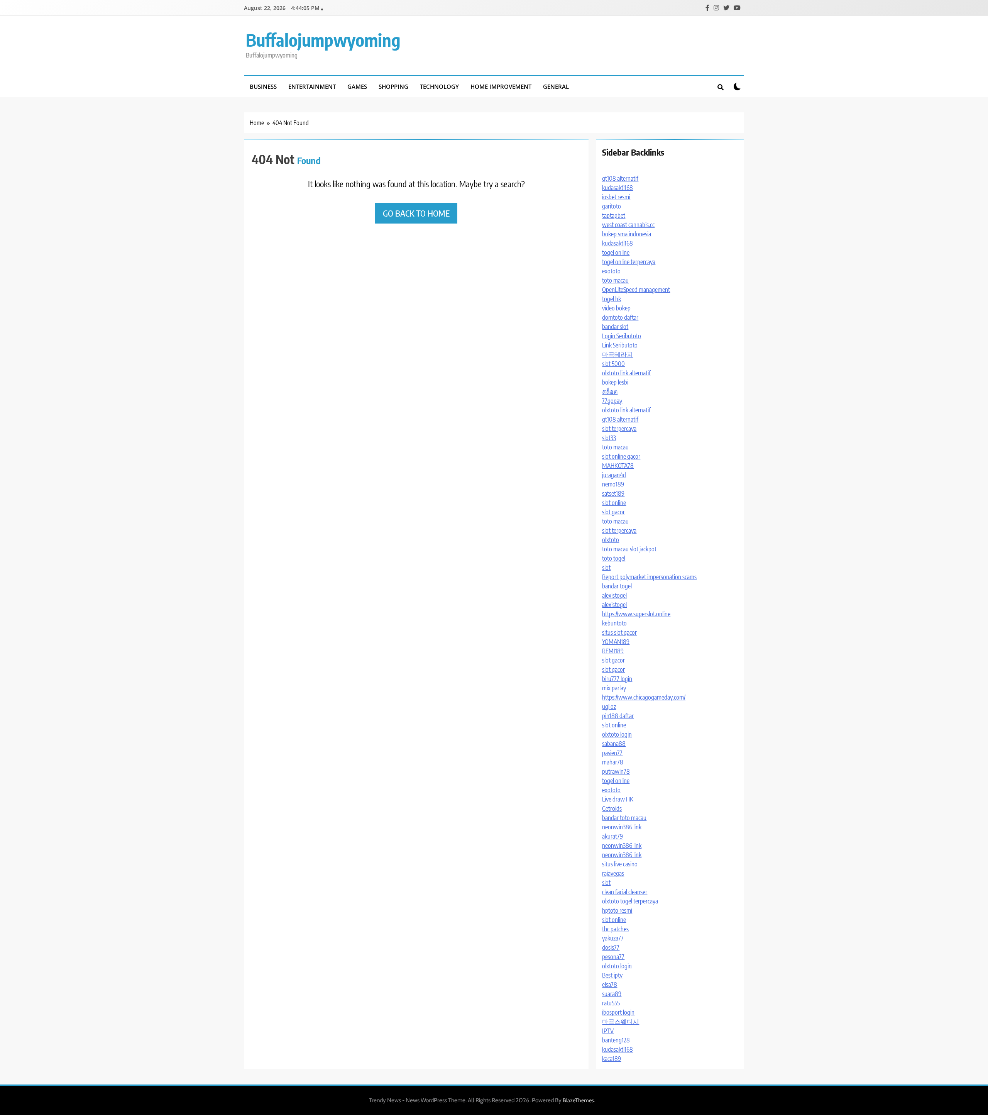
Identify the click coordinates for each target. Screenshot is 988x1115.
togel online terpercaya (628, 262)
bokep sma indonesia (626, 234)
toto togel (613, 558)
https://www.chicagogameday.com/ (643, 697)
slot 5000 (613, 364)
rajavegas (613, 873)
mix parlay (614, 688)
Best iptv (612, 975)
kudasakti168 (617, 187)
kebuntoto (614, 623)
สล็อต (610, 391)
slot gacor (613, 512)
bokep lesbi (615, 382)
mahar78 (612, 762)
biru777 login (617, 679)
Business (263, 86)
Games (357, 86)
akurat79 (612, 836)
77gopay (612, 401)
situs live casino (620, 864)
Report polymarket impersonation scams (649, 577)
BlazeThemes (578, 1100)
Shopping (393, 86)
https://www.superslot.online (636, 614)
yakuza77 (613, 938)
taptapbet (613, 215)
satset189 (613, 493)
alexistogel (614, 595)
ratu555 (611, 1003)
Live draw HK (617, 799)
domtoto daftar (620, 317)
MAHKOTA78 (618, 465)
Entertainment (312, 86)
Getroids (612, 808)
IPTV (608, 1031)
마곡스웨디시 (620, 1021)
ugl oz (609, 706)
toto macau (615, 280)
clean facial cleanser (624, 892)
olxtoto (610, 540)
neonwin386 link (621, 827)
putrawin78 (616, 771)
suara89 (611, 994)
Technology (439, 86)
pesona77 (613, 957)
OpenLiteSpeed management (636, 289)
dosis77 (610, 947)
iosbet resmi (616, 197)
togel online (615, 252)
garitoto (611, 206)
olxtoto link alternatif (626, 373)
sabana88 (614, 743)
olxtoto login (617, 734)
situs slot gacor (619, 632)
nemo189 (613, 484)
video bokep (616, 308)
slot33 (609, 438)
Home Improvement (500, 86)
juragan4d (614, 475)
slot (606, 567)
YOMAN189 (615, 642)
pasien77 (612, 753)
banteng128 (616, 1040)
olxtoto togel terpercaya (630, 901)
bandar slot (615, 326)
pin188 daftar (618, 716)
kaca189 (611, 1058)
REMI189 (613, 651)
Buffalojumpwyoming (323, 40)
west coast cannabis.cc (628, 225)
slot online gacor (621, 456)
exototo (611, 271)
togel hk (611, 299)
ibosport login (618, 1012)
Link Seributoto (620, 345)
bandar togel (617, 586)
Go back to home (416, 213)
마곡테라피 (617, 354)
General (556, 86)
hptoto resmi (617, 910)
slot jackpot (643, 549)
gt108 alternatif (620, 178)
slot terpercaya (619, 428)
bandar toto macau (624, 818)
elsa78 (609, 984)
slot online (614, 503)
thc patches (615, 929)
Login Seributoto (621, 336)
